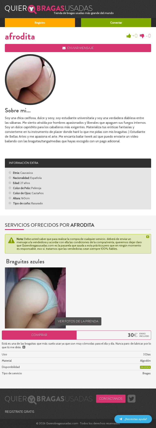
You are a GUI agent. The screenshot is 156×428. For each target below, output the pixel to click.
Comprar (39, 335)
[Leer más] (24, 347)
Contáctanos (110, 398)
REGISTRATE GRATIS (19, 411)
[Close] (148, 236)
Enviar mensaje (80, 48)
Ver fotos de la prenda (78, 321)
